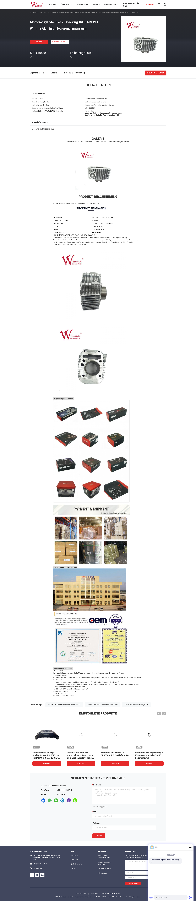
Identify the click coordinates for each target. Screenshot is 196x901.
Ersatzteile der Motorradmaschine (61, 12)
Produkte (43, 12)
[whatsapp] (50, 800)
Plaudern (39, 42)
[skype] (62, 800)
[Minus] (190, 847)
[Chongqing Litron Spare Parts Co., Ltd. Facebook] (32, 875)
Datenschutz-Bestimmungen (111, 893)
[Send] (190, 897)
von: (95, 811)
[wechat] (56, 800)
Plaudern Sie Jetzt (59, 42)
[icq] (75, 800)
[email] (43, 800)
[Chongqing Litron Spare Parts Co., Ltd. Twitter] (37, 875)
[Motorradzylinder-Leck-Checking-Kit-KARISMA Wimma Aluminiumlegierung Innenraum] (143, 39)
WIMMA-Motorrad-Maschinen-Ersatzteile (103, 705)
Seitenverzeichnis (81, 893)
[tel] (43, 807)
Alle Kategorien (102, 873)
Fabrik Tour (74, 860)
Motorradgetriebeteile (104, 869)
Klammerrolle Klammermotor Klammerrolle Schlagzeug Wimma (114, 755)
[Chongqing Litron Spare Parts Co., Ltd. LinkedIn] (42, 875)
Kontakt (99, 835)
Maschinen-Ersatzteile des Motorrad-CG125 (64, 705)
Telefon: (96, 823)
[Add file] (151, 897)
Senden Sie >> (133, 883)
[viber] (69, 800)
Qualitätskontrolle (76, 864)
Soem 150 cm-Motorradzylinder (136, 705)
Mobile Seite (94, 893)
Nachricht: (97, 785)
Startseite (34, 12)
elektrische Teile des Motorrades (104, 863)
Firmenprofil (74, 855)
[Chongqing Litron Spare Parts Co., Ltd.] (36, 4)
